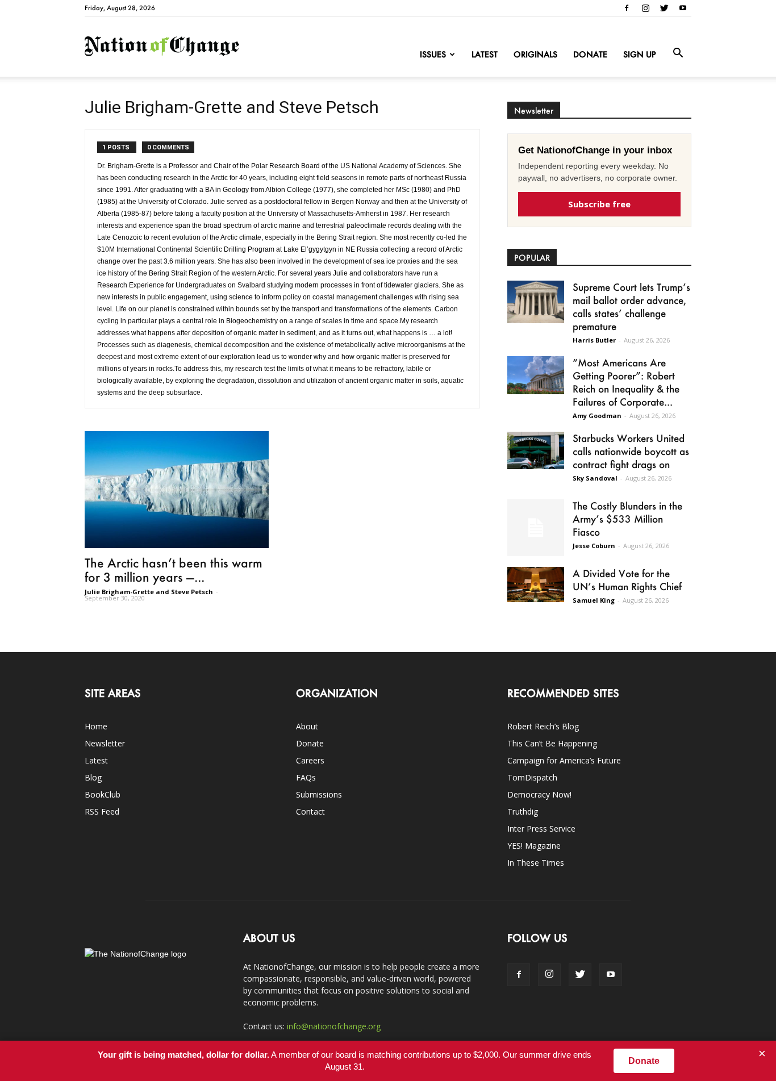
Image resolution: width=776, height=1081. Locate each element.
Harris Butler (594, 340)
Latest (485, 54)
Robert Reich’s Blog (543, 726)
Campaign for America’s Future (564, 760)
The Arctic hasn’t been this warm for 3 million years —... (173, 570)
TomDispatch (532, 777)
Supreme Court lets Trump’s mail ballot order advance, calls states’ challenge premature (631, 306)
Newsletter (105, 743)
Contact (310, 811)
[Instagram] (645, 8)
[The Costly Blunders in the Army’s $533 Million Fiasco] (535, 527)
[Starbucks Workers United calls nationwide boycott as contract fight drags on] (535, 450)
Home (96, 726)
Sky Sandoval (595, 478)
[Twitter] (664, 8)
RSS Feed (102, 811)
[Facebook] (626, 8)
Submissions (319, 794)
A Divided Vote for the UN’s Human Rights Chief (627, 579)
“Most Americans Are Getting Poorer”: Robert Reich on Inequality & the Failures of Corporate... (626, 382)
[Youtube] (682, 8)
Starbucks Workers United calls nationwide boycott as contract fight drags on (631, 451)
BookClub (102, 794)
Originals (535, 54)
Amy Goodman (597, 415)
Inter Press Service (541, 828)
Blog (93, 777)
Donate (590, 54)
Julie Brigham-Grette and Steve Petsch (149, 591)
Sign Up (639, 54)
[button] (677, 53)
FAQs (306, 777)
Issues (433, 54)
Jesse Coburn (594, 545)
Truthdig (522, 811)
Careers (310, 760)
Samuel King (594, 600)
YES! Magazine (534, 845)
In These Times (535, 862)
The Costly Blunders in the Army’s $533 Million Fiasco (627, 518)
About (307, 726)
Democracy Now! (539, 794)
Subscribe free (599, 204)
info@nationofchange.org (334, 1026)
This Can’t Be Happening (552, 743)
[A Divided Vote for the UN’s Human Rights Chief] (535, 584)
